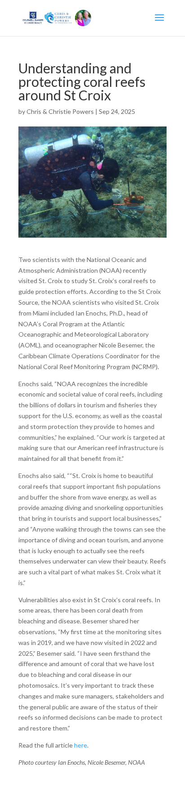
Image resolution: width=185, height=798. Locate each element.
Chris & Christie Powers (60, 111)
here (80, 745)
